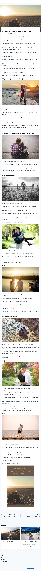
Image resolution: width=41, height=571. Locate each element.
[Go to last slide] (2, 538)
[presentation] (10, 533)
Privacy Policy (4, 561)
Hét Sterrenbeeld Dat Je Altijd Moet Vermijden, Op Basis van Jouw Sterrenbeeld (9, 515)
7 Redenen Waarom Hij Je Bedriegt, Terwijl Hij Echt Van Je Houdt (32, 514)
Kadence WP (31, 568)
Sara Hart (5, 33)
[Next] (38, 538)
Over (2, 557)
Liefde (3, 29)
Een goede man (5, 311)
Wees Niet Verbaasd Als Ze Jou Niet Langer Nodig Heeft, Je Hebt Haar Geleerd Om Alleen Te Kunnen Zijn (30, 543)
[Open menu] (39, 1)
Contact (3, 559)
